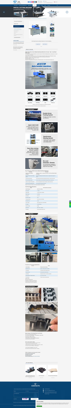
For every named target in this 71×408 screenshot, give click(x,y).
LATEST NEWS (16, 40)
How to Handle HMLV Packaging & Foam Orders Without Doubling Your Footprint (18, 43)
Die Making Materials (17, 37)
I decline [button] (41, 406)
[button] (4, 12)
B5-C (36, 356)
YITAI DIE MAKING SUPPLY (17, 3)
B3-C (34, 356)
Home (14, 18)
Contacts (48, 5)
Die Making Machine (20, 18)
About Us (38, 5)
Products (34, 5)
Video (42, 5)
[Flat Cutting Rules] (41, 370)
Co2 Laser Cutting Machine (23, 5)
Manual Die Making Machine (33, 402)
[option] (35, 11)
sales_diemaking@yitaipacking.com (48, 2)
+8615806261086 (40, 2)
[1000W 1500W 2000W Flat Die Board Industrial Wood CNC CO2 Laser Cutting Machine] (30, 370)
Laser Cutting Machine (19, 402)
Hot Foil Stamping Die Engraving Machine (18, 35)
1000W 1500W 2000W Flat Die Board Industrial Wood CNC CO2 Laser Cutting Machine (30, 376)
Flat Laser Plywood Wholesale (52, 375)
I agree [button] (38, 406)
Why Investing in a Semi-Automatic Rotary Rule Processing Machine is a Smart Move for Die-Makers (18, 48)
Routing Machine (16, 30)
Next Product (45, 44)
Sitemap (31, 405)
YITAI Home (15, 5)
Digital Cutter (30, 5)
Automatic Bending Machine (27, 18)
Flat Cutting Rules (41, 375)
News (45, 5)
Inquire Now (38, 44)
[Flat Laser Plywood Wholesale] (53, 370)
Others (15, 33)
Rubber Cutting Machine (17, 28)
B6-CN (39, 356)
